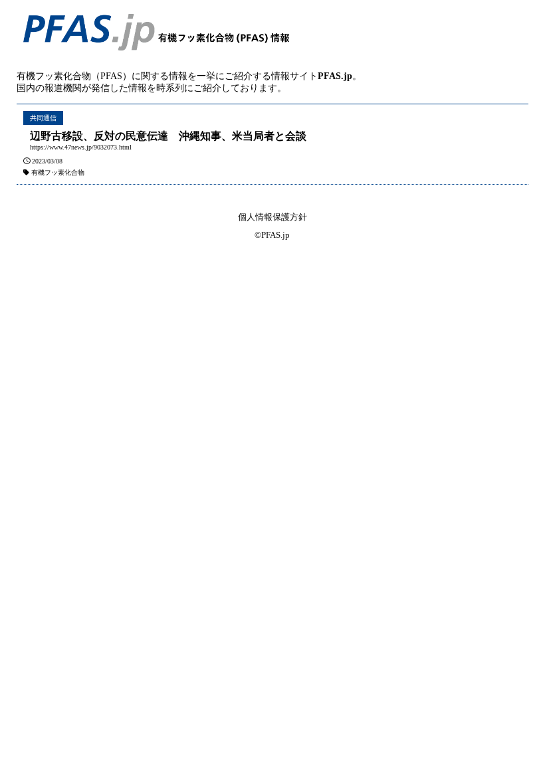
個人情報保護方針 (272, 217)
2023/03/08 (47, 161)
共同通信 (43, 118)
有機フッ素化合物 (57, 172)
